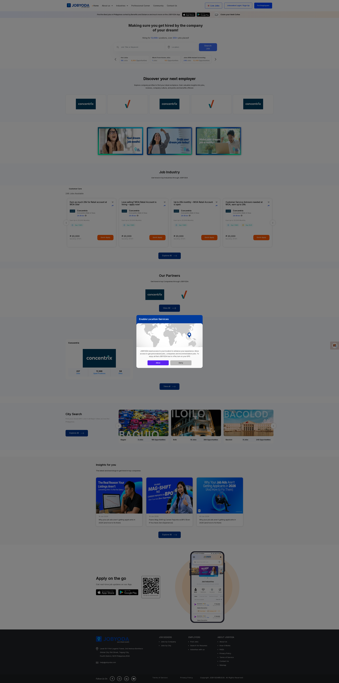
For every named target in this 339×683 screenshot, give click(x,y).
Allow (158, 363)
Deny (181, 363)
